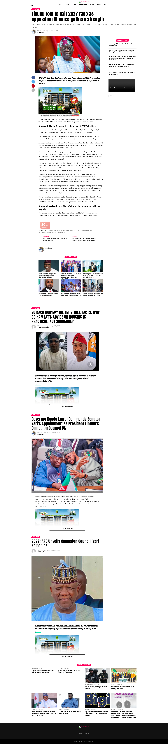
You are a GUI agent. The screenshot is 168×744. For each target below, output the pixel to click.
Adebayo (41, 32)
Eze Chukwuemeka (67, 230)
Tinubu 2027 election (59, 232)
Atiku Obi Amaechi (55, 230)
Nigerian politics (86, 230)
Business (66, 5)
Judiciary (98, 5)
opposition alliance (45, 232)
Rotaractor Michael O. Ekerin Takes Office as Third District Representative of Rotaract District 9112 (122, 58)
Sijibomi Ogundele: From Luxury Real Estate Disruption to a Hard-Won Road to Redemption (121, 66)
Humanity (106, 5)
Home (60, 5)
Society (92, 5)
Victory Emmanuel (43, 327)
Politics (74, 5)
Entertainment (83, 5)
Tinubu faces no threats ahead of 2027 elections (72, 126)
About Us (86, 733)
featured (77, 230)
